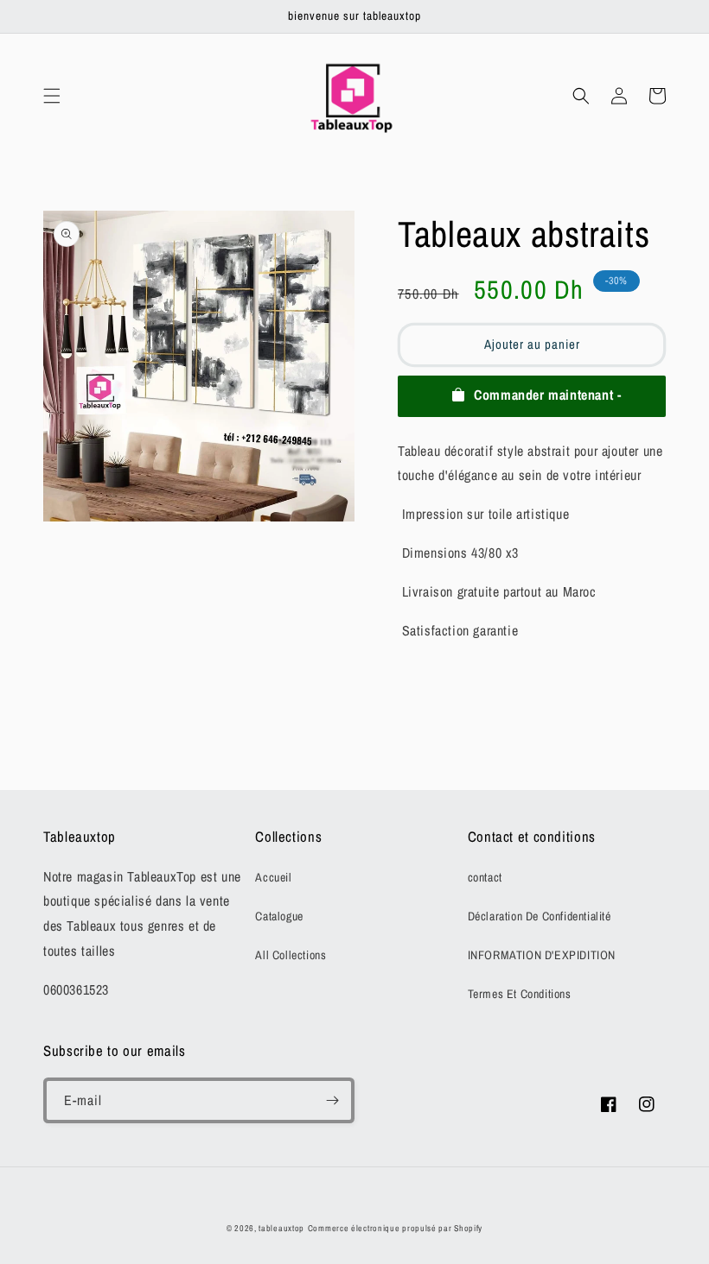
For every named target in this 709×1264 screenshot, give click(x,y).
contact (485, 877)
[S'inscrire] (332, 1100)
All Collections (290, 955)
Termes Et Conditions (520, 994)
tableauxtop (281, 1228)
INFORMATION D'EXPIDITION (542, 955)
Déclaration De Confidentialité (539, 916)
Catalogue (279, 916)
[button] (52, 96)
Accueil (273, 877)
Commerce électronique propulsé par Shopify (395, 1228)
